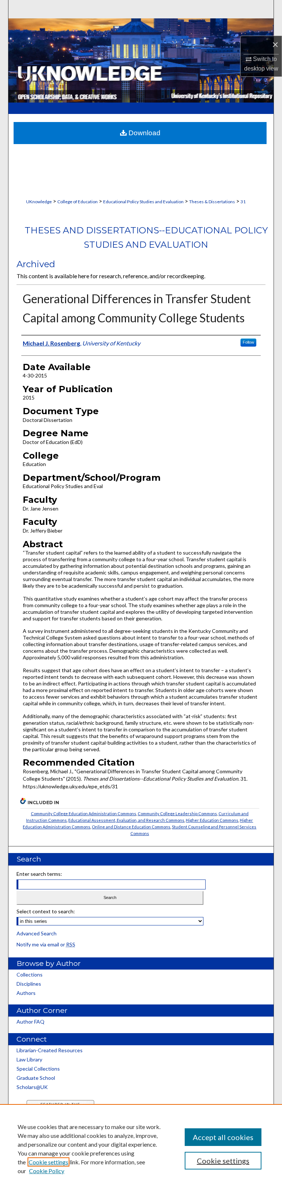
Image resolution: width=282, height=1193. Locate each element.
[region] (141, 1148)
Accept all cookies (223, 1137)
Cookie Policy (46, 1170)
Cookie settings (48, 1161)
